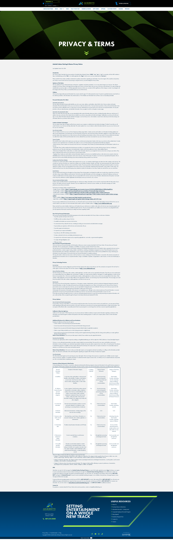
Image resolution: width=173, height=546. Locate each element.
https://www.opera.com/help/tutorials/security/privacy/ (77, 197)
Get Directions (49, 3)
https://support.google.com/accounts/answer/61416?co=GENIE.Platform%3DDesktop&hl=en (89, 189)
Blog (60, 533)
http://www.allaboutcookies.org (103, 203)
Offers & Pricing (123, 3)
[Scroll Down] (86, 53)
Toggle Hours (58, 6)
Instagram (99, 534)
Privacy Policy (45, 533)
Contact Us (114, 519)
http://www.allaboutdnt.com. (87, 268)
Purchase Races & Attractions (119, 507)
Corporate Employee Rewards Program (121, 512)
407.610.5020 (50, 519)
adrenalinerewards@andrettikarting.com (79, 482)
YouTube (95, 534)
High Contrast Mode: (85, 538)
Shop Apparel (115, 514)
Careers (114, 521)
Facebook (92, 534)
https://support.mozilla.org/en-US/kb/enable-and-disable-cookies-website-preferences (87, 192)
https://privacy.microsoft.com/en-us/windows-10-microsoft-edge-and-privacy (85, 191)
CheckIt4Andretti (53, 533)
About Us (114, 504)
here (108, 470)
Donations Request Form (117, 516)
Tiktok (102, 534)
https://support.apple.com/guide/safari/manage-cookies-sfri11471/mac (83, 199)
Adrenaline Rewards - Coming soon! (120, 509)
